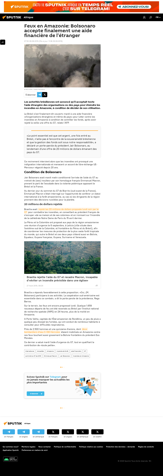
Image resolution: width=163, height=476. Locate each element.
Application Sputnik (11, 450)
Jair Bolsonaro (65, 356)
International (29, 351)
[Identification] (144, 17)
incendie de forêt (62, 351)
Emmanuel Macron (50, 356)
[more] (96, 285)
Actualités (40, 351)
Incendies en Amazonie (81, 356)
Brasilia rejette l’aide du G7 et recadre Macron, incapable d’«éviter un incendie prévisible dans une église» (62, 278)
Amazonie (50, 351)
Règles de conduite (146, 447)
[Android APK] (10, 459)
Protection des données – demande (120, 447)
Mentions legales (28, 447)
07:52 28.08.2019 (31, 41)
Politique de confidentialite (65, 447)
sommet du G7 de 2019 (33, 356)
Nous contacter (44, 447)
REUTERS (29, 89)
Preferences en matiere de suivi (35, 450)
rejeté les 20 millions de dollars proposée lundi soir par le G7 (61, 211)
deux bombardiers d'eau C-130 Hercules (56, 330)
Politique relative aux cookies (91, 447)
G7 (85, 351)
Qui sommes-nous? (10, 447)
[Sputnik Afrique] (12, 19)
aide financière (76, 351)
